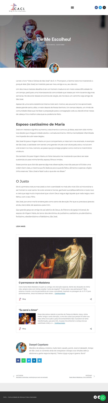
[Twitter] (100, 7)
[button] (72, 7)
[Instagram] (104, 7)
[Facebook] (96, 7)
